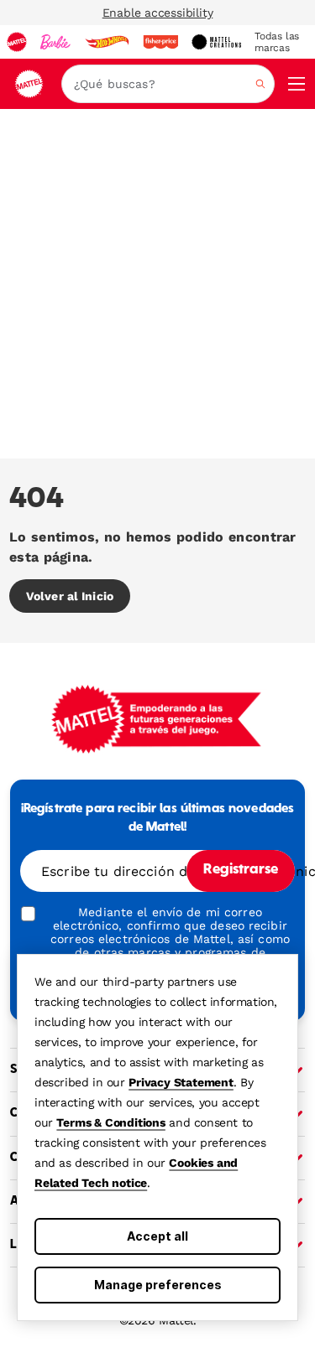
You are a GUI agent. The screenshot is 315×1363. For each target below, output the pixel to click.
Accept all (157, 1236)
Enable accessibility (157, 12)
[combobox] (168, 84)
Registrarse (240, 870)
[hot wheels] (106, 42)
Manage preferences (158, 1284)
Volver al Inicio (69, 596)
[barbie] (55, 42)
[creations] (216, 42)
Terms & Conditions (110, 1122)
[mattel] (17, 42)
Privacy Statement (181, 1082)
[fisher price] (160, 42)
